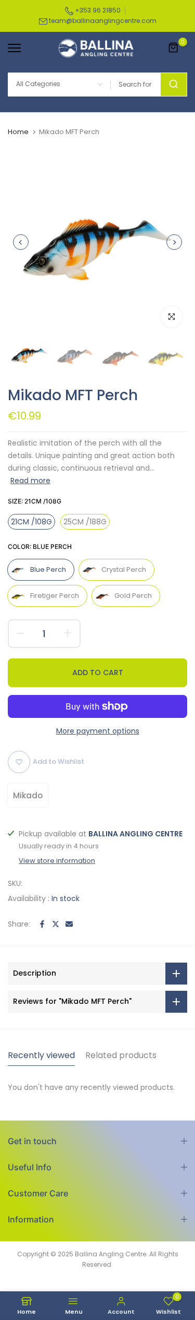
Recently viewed (41, 1055)
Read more (30, 480)
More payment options (97, 731)
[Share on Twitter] (55, 924)
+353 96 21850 (97, 10)
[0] (173, 48)
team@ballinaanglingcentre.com (103, 20)
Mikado (28, 795)
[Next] (174, 242)
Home (18, 132)
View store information (57, 861)
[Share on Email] (69, 924)
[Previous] (21, 242)
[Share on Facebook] (42, 924)
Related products (121, 1055)
